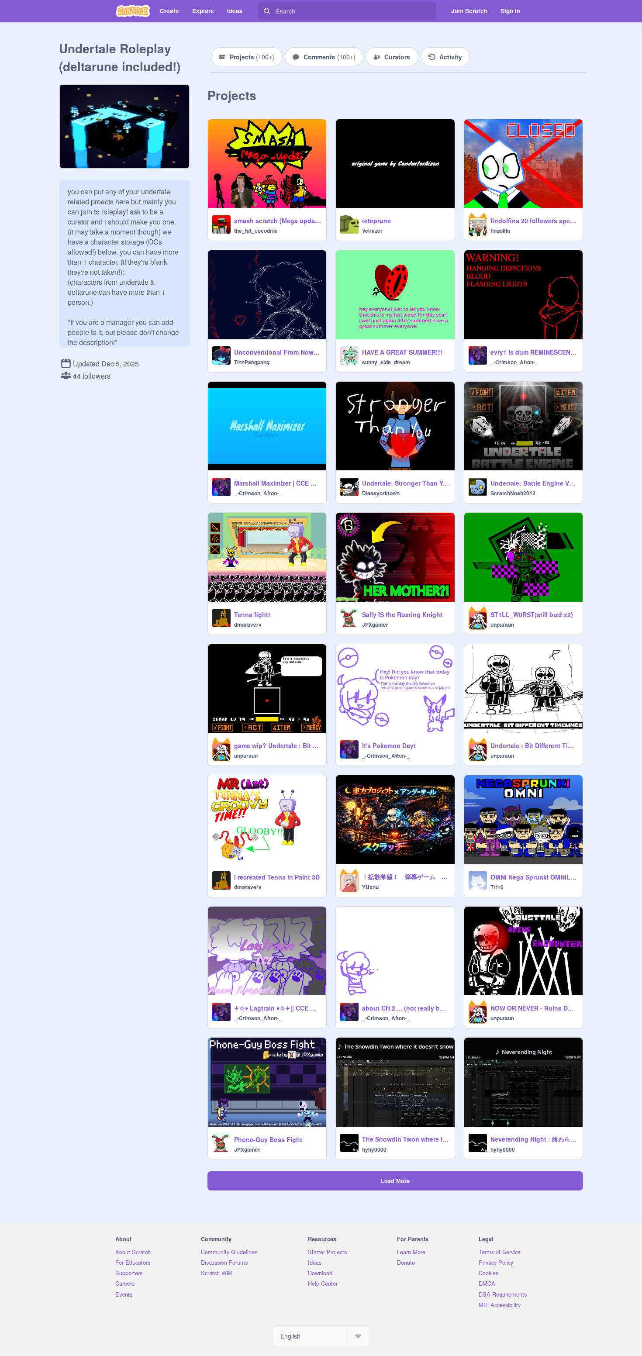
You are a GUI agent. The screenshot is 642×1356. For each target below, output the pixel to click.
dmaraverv (248, 624)
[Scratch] (133, 11)
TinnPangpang (251, 362)
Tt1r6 (497, 887)
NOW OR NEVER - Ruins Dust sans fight (533, 1008)
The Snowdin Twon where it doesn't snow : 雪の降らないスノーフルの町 (405, 1139)
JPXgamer (375, 624)
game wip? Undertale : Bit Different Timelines (277, 745)
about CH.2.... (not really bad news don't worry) (405, 1008)
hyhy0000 (374, 1149)
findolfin (500, 231)
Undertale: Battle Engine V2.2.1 (533, 483)
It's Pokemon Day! (389, 745)
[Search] (267, 11)
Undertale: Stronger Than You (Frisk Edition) (405, 483)
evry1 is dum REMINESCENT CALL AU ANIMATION (533, 352)
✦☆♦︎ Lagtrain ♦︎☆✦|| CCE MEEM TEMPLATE (277, 1008)
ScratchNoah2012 (512, 493)
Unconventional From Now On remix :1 (277, 352)
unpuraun (502, 624)
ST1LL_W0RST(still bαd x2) (531, 614)
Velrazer (372, 231)
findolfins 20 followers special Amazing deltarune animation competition (533, 220)
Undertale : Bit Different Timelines (533, 745)
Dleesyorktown (381, 493)
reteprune (376, 220)
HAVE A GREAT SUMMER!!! (402, 352)
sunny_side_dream (386, 362)
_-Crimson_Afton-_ (514, 362)
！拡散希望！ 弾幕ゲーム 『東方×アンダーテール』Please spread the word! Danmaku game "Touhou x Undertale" (405, 876)
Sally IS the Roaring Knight (402, 614)
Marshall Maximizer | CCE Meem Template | (277, 483)
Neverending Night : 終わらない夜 (533, 1139)
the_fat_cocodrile (256, 231)
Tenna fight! (252, 614)
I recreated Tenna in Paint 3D (277, 877)
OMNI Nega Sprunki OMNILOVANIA (533, 877)
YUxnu (370, 887)
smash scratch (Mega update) (277, 220)
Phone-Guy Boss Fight (268, 1139)
